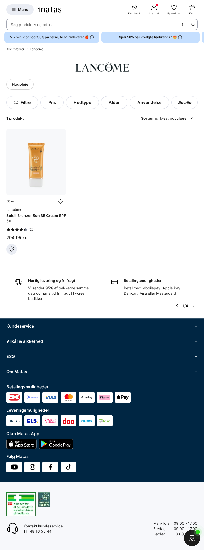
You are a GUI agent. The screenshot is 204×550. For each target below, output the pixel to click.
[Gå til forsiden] (49, 9)
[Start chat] (192, 538)
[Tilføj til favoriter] (60, 201)
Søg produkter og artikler (33, 24)
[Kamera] (184, 24)
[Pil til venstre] (177, 305)
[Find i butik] (11, 249)
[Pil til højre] (200, 37)
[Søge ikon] (193, 24)
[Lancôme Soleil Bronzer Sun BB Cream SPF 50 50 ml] (36, 192)
